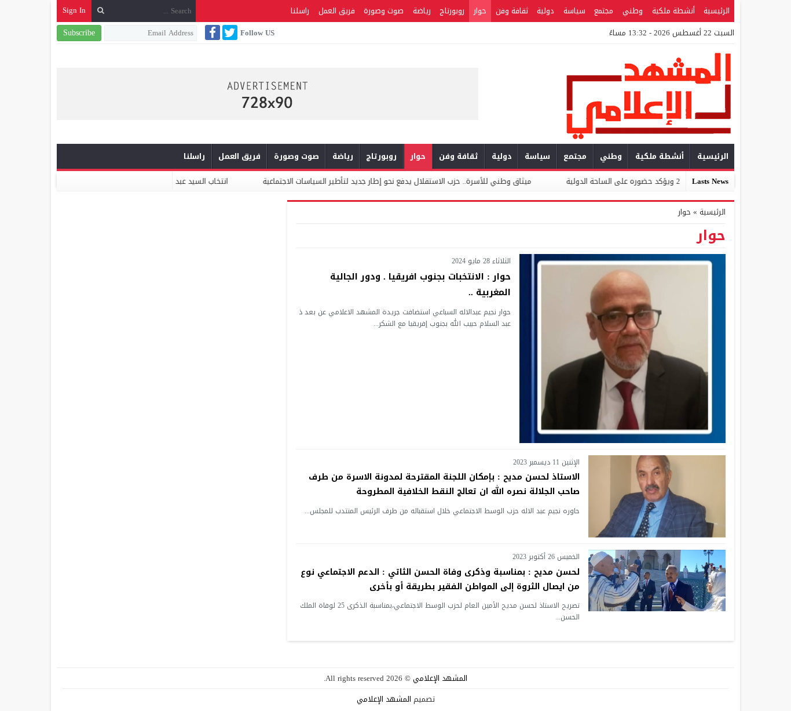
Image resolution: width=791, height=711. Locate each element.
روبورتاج (452, 10)
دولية (545, 10)
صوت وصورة (384, 10)
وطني (632, 10)
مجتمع (603, 10)
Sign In (74, 10)
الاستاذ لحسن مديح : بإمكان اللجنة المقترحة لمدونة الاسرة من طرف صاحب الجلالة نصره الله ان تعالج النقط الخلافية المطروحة (444, 484)
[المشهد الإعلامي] (606, 95)
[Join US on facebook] (211, 32)
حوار (480, 10)
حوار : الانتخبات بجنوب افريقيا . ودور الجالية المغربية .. (420, 284)
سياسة (574, 10)
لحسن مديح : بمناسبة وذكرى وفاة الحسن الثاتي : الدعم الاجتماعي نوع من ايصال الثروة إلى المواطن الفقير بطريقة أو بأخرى (440, 579)
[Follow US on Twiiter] (228, 32)
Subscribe (79, 33)
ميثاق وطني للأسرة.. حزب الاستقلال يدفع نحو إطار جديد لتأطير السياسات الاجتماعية (422, 181)
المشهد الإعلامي (440, 678)
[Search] (101, 10)
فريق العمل (336, 10)
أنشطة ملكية (673, 10)
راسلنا (300, 10)
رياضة (422, 10)
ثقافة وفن (512, 10)
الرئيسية (717, 10)
